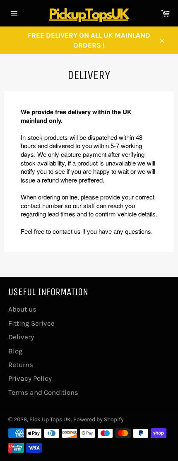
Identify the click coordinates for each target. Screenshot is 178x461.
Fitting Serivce (31, 323)
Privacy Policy (30, 378)
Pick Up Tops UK (50, 419)
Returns (20, 364)
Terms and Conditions (43, 392)
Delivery (21, 337)
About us (22, 309)
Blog (15, 351)
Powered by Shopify (98, 419)
